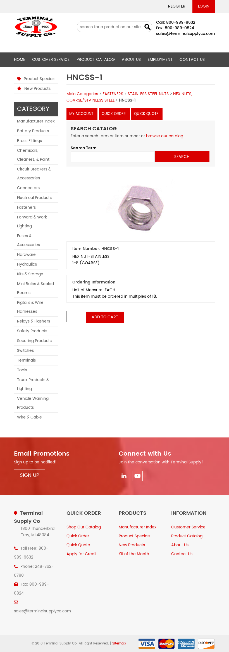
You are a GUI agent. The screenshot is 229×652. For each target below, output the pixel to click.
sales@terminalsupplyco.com (185, 33)
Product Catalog (96, 59)
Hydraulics (27, 264)
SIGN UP (29, 475)
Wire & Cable (29, 417)
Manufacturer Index (36, 121)
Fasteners (26, 207)
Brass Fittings (29, 141)
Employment (160, 59)
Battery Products (33, 131)
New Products (37, 88)
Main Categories (82, 94)
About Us (131, 59)
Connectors (28, 188)
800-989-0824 (179, 28)
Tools (22, 370)
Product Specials (39, 79)
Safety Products (32, 331)
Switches (25, 350)
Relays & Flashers (33, 321)
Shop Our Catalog (83, 527)
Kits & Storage (30, 274)
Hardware (26, 254)
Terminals (26, 360)
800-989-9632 (180, 22)
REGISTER (176, 6)
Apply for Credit (81, 554)
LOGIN (203, 6)
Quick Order (114, 114)
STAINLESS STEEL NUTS (148, 94)
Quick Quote (146, 114)
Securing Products (34, 341)
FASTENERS (112, 94)
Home (19, 59)
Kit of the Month (134, 554)
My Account (81, 114)
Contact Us (192, 59)
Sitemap (119, 643)
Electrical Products (34, 197)
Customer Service (51, 59)
